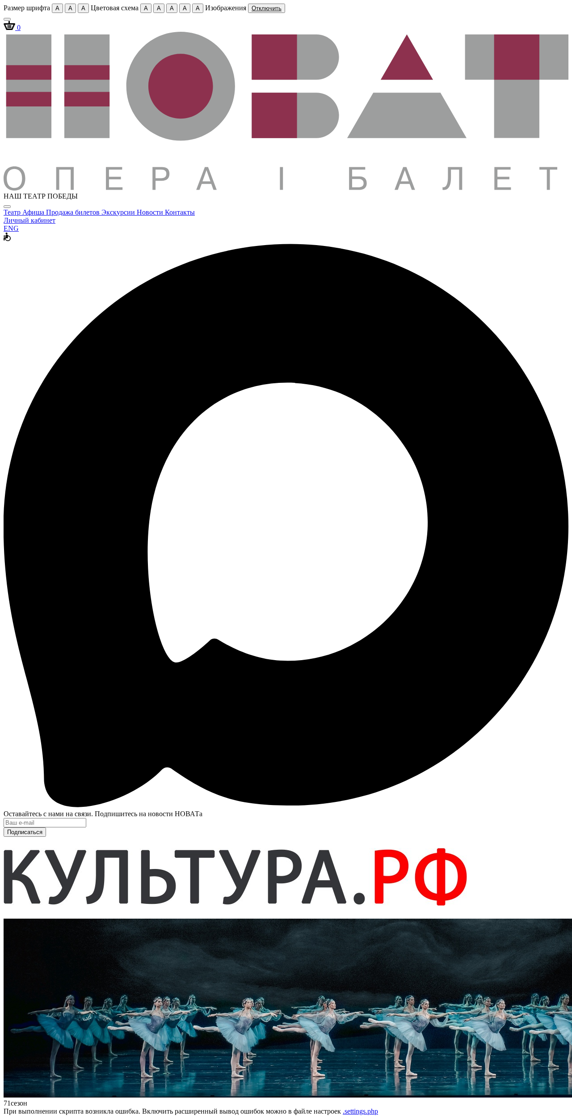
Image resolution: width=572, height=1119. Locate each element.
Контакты (180, 212)
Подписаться (24, 832)
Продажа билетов (73, 212)
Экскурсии (119, 212)
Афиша (34, 212)
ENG (11, 228)
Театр (13, 212)
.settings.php (360, 1111)
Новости (151, 212)
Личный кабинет (29, 220)
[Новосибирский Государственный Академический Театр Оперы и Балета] (286, 188)
